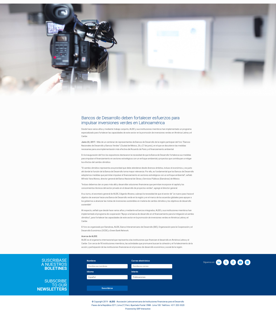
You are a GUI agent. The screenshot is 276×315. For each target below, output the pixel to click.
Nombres (91, 261)
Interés (134, 272)
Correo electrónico (140, 261)
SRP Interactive (144, 309)
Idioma (90, 272)
